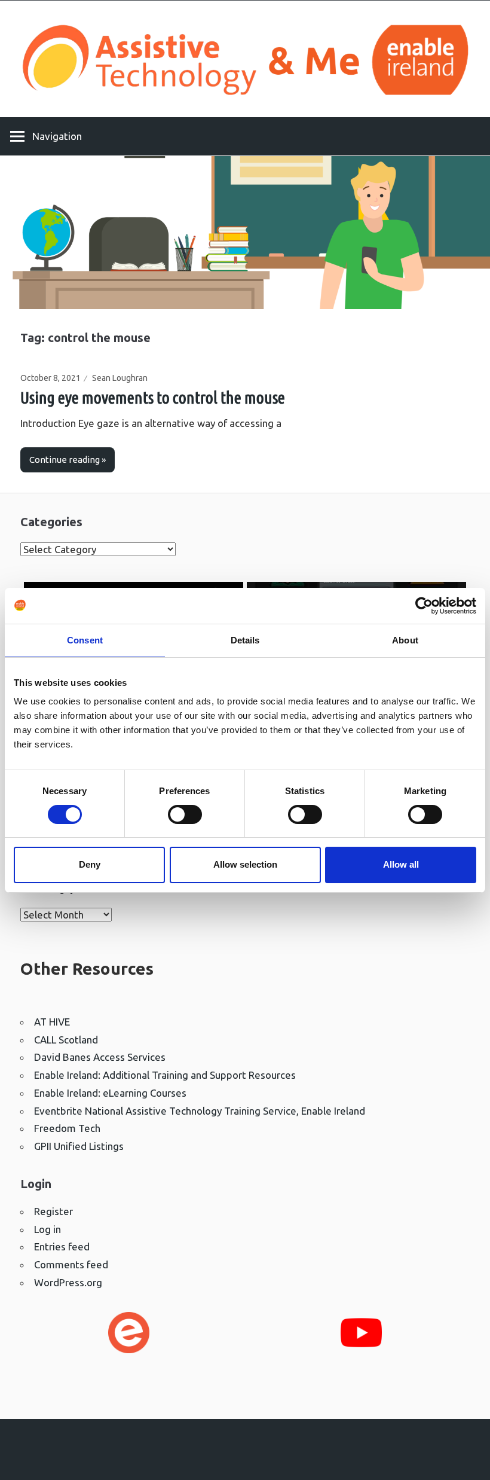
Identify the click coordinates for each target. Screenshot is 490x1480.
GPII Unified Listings (79, 1146)
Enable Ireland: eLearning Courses (110, 1092)
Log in (47, 1229)
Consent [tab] (85, 640)
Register (53, 1211)
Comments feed (71, 1264)
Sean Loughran (120, 378)
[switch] (185, 814)
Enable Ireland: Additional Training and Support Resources (165, 1075)
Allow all (401, 864)
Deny (89, 864)
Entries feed (62, 1246)
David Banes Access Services (100, 1057)
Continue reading (64, 459)
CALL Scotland (66, 1039)
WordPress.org (68, 1282)
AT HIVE (52, 1021)
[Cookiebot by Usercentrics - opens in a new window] (424, 606)
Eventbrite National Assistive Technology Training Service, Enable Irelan (196, 1110)
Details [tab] (245, 640)
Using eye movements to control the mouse (152, 397)
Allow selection (245, 864)
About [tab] (405, 640)
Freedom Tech (67, 1128)
